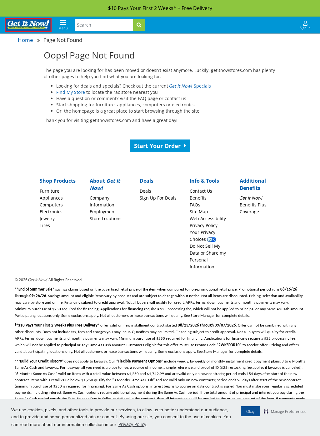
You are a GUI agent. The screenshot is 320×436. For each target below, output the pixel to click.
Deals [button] (146, 180)
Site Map (199, 212)
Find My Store (70, 92)
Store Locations (106, 218)
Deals (145, 191)
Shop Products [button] (58, 180)
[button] (285, 411)
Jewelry (47, 218)
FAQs (195, 205)
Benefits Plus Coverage (253, 205)
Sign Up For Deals (158, 198)
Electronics (51, 212)
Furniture (49, 191)
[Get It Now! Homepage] (28, 25)
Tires (45, 225)
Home (25, 39)
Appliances (51, 198)
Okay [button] (250, 411)
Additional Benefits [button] (253, 184)
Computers (51, 205)
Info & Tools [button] (204, 180)
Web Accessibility (208, 218)
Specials (190, 86)
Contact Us (201, 191)
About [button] (105, 184)
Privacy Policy (132, 424)
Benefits (198, 198)
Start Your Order (158, 146)
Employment (103, 212)
